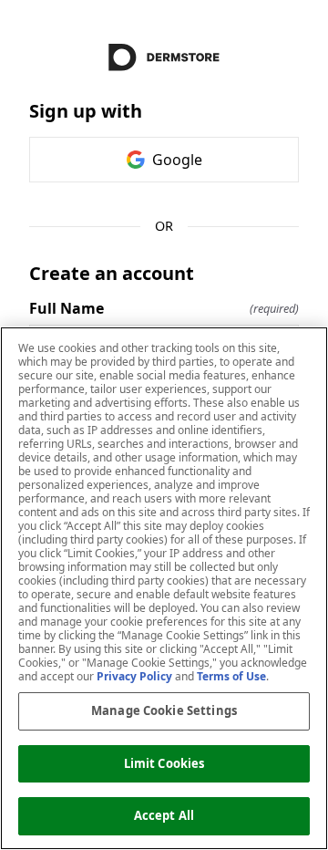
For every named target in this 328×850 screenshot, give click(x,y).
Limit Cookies (164, 763)
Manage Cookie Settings (164, 710)
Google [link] (177, 160)
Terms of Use (231, 676)
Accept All (164, 815)
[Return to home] (164, 57)
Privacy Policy (134, 676)
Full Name (164, 308)
